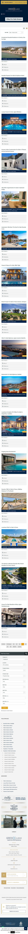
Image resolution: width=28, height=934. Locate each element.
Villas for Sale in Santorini (8, 738)
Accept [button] (12, 932)
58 (10, 646)
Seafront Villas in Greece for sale (9, 785)
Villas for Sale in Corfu (7, 736)
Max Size (6, 701)
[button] (4, 14)
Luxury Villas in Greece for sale (9, 783)
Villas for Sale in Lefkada (8, 729)
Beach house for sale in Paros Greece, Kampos (13, 301)
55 (22, 644)
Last (19, 646)
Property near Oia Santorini (8, 451)
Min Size (5, 695)
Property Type (5, 673)
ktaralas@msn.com (14, 868)
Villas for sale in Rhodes (8, 746)
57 (7, 646)
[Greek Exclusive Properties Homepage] (14, 9)
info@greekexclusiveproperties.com (14, 864)
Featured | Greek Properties (8, 791)
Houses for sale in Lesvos (9, 755)
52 (13, 644)
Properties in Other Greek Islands (9, 750)
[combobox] (16, 32)
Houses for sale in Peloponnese (10, 757)
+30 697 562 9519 (14, 860)
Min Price (4, 684)
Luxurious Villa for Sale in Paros (9, 527)
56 (25, 644)
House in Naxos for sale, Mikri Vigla (10, 265)
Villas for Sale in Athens (7, 725)
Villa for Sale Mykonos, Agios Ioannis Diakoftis (13, 338)
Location (4, 662)
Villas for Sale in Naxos (7, 744)
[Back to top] (25, 928)
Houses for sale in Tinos (9, 763)
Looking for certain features (7, 710)
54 (19, 644)
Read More (17, 932)
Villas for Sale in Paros (7, 727)
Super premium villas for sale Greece (10, 787)
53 (16, 644)
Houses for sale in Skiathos (9, 759)
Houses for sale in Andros (9, 767)
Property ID (5, 657)
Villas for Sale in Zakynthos (8, 742)
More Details (4, 61)
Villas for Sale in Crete (7, 740)
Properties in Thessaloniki (8, 748)
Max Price (5, 690)
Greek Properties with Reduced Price (10, 789)
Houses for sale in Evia (8, 771)
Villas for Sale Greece (7, 780)
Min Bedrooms (6, 679)
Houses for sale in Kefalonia (9, 753)
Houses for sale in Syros (9, 761)
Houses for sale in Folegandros (10, 765)
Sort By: (6, 32)
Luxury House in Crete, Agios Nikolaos (11, 112)
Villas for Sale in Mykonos (8, 734)
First (4, 644)
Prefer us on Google (14, 911)
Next (14, 646)
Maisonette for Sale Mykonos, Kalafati (11, 374)
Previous (9, 644)
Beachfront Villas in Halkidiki (8, 723)
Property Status (6, 668)
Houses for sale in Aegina (9, 769)
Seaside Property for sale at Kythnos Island (12, 75)
